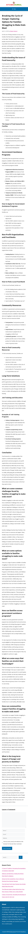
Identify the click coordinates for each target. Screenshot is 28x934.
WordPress (23, 931)
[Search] (20, 857)
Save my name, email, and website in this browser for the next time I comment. (13, 843)
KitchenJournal (5, 907)
